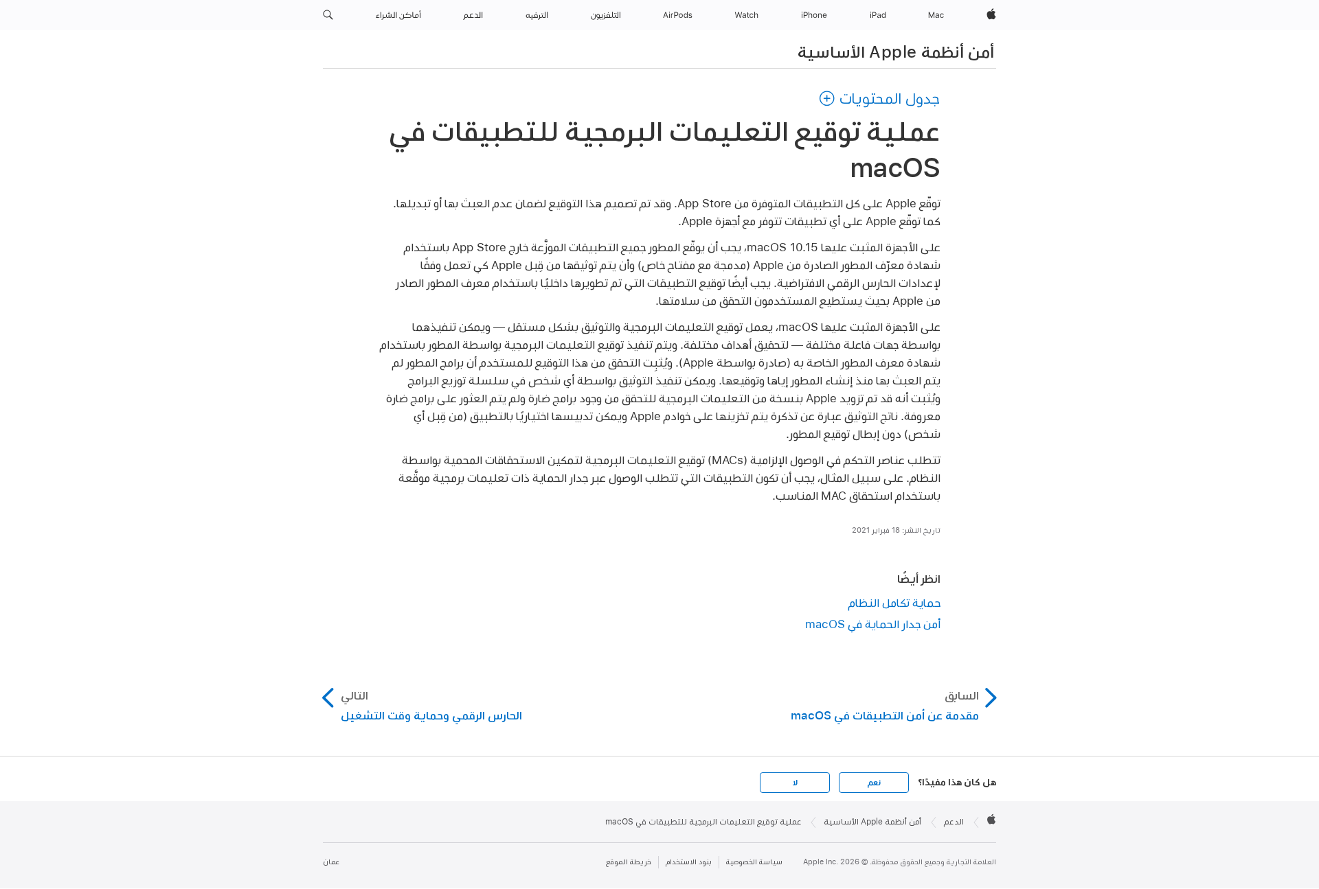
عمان (331, 862)
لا (795, 782)
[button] (328, 15)
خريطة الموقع (628, 862)
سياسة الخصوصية (754, 862)
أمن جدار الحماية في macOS (872, 624)
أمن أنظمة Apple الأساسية (896, 51)
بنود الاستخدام (689, 862)
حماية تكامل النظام (894, 602)
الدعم (954, 822)
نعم (874, 782)
